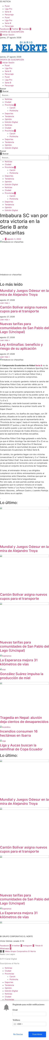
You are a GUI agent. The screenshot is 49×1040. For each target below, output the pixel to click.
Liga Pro (8, 9)
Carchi (12, 108)
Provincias (9, 105)
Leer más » (5, 303)
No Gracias (18, 1034)
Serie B (8, 12)
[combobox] (18, 1024)
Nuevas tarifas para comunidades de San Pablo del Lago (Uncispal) (24, 328)
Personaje (9, 14)
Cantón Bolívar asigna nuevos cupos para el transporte (23, 309)
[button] (24, 951)
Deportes (9, 113)
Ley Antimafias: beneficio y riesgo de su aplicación (21, 346)
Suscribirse (37, 1034)
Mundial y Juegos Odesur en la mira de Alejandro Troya (24, 293)
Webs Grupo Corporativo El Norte (20, 951)
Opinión (8, 119)
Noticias (8, 99)
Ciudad (8, 102)
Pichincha (14, 110)
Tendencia (9, 116)
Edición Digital (11, 122)
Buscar (3, 89)
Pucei (7, 6)
